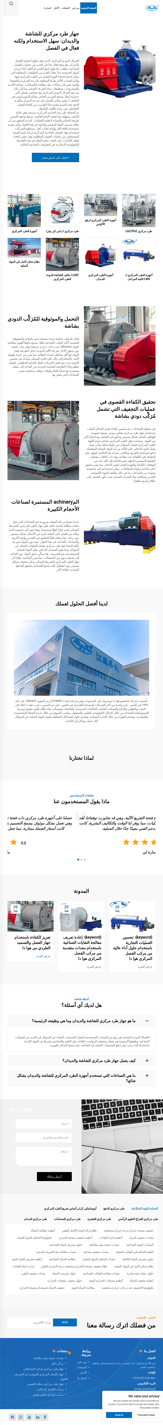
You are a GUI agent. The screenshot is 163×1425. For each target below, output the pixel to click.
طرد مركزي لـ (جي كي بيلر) (62, 231)
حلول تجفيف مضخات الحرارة (65, 1280)
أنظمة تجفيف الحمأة (141, 1280)
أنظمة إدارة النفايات (110, 1237)
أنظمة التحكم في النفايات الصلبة (134, 1251)
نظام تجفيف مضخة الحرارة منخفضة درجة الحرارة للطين (74, 1266)
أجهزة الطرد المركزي (24, 231)
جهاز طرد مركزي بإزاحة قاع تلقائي (43, 1368)
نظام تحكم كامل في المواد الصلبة (24, 263)
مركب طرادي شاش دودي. (48, 1394)
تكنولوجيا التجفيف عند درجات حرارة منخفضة (127, 1287)
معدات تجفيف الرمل (141, 1237)
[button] (85, 860)
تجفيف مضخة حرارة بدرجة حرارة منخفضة (128, 1230)
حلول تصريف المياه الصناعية (65, 1244)
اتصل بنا (47, 8)
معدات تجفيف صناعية (96, 1251)
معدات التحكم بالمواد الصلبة (99, 1259)
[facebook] (44, 1417)
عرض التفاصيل (139, 210)
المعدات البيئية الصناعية (139, 1244)
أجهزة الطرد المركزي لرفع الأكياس (100, 222)
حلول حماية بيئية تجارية (140, 1273)
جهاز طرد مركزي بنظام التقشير (45, 1384)
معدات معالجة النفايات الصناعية (101, 1273)
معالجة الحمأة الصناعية (62, 1259)
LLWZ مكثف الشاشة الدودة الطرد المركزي (62, 277)
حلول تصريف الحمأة (64, 1273)
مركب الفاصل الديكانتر (50, 1389)
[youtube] (29, 1417)
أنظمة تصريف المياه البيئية (27, 1259)
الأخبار (56, 8)
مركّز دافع (58, 1363)
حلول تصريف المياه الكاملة (137, 1259)
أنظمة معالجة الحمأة (43, 1230)
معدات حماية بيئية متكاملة (104, 1244)
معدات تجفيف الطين (33, 1273)
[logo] (152, 7)
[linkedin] (37, 1417)
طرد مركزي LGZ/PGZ (139, 231)
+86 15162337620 (144, 1378)
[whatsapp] (20, 1417)
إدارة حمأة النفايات (23, 1266)
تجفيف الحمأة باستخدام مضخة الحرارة (42, 1287)
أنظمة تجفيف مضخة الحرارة (75, 1237)
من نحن (75, 8)
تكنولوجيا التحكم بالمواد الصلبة (34, 1237)
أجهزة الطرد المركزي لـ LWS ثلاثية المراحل (138, 277)
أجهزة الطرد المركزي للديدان (100, 277)
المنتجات (66, 8)
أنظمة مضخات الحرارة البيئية (106, 1280)
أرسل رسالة (54, 1176)
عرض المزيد (145, 966)
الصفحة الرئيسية (88, 8)
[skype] (12, 1417)
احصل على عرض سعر (55, 157)
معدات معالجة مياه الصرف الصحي (56, 1251)
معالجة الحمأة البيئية (83, 1287)
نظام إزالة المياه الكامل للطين (79, 1230)
